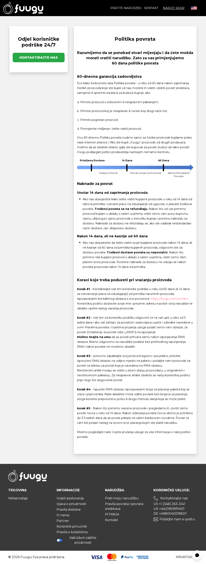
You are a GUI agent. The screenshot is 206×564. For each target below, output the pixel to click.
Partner (63, 521)
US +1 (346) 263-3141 (169, 504)
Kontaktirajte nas (39, 57)
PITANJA (112, 514)
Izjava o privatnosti (71, 504)
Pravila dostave (69, 509)
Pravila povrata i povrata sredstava (124, 506)
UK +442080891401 (168, 509)
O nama (63, 515)
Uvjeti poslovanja (70, 498)
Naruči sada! (173, 8)
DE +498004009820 (169, 513)
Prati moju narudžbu (122, 498)
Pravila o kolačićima (72, 532)
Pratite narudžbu (125, 8)
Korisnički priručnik (72, 526)
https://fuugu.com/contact (169, 299)
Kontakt (151, 8)
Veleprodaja (18, 498)
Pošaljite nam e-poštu (177, 519)
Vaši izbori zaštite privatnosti (82, 540)
